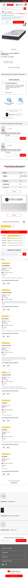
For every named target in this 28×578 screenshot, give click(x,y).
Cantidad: (7, 135)
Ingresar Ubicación (18, 22)
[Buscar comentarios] (24, 254)
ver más (24, 1)
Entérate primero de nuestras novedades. (14, 537)
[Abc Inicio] (10, 5)
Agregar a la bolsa (14, 575)
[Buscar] (25, 8)
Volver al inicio (14, 482)
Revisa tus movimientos (10, 515)
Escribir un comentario (14, 232)
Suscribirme (22, 540)
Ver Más (14, 191)
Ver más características (14, 67)
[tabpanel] (14, 35)
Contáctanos (9, 529)
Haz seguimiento (8, 501)
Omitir (7, 22)
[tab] (12, 49)
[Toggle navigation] (4, 5)
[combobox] (19, 114)
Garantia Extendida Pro (11, 83)
